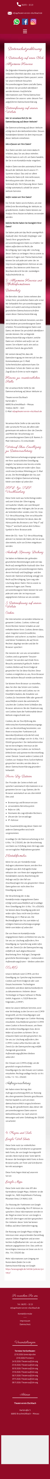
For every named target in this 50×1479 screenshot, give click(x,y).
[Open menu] (25, 31)
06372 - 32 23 (27, 5)
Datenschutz (25, 1324)
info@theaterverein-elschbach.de (27, 13)
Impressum (25, 1320)
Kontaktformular (25, 1313)
